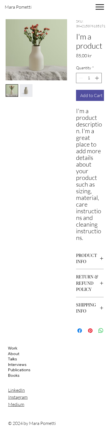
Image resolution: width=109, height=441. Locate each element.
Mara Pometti (18, 7)
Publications (19, 369)
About (13, 353)
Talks (12, 358)
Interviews (17, 364)
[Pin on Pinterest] (90, 330)
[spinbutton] (89, 78)
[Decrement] (80, 78)
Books (14, 375)
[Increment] (97, 78)
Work (12, 348)
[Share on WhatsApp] (101, 330)
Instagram (18, 397)
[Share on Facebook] (79, 330)
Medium (16, 404)
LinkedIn (16, 390)
